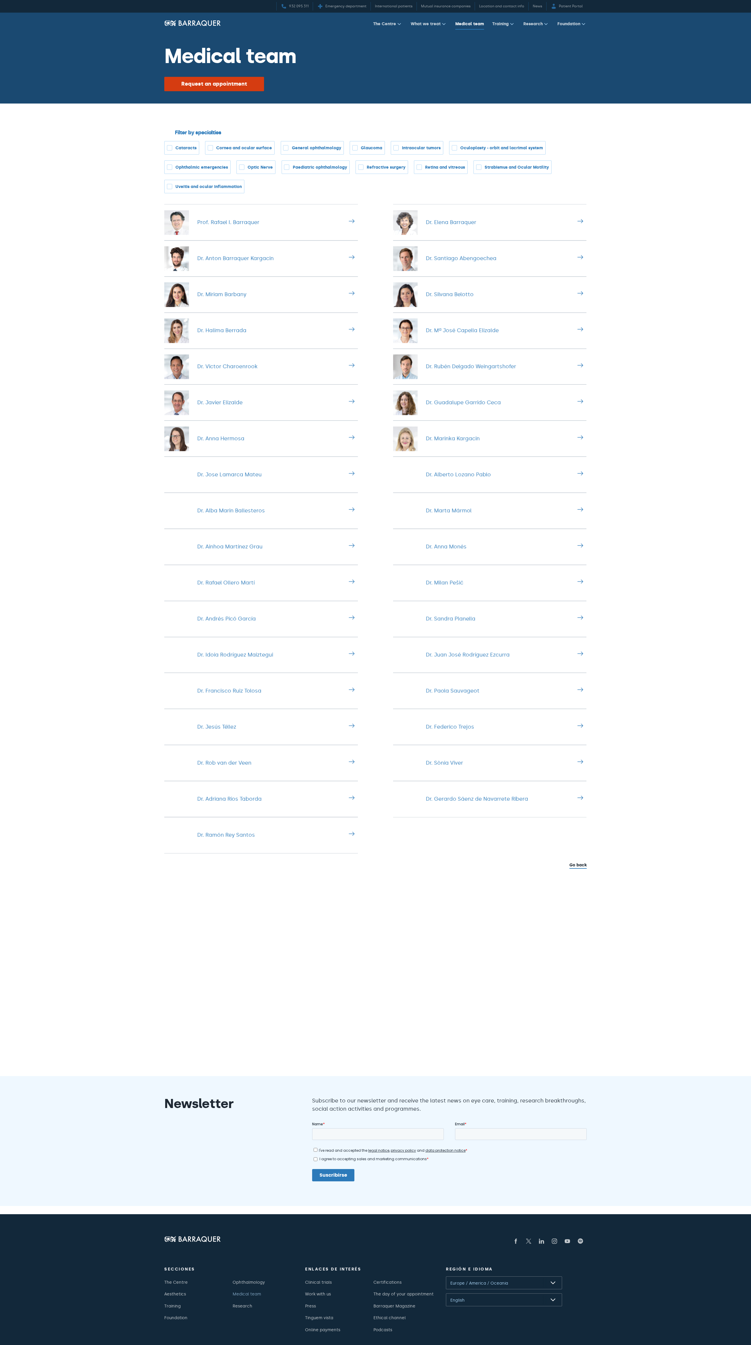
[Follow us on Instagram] (554, 1241)
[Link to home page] (192, 23)
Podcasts (382, 1329)
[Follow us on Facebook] (515, 1241)
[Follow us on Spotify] (580, 1241)
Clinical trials (318, 1282)
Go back (578, 865)
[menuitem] (387, 25)
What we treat (426, 23)
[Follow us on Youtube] (567, 1241)
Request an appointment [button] (214, 84)
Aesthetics (175, 1294)
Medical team (469, 23)
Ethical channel (389, 1317)
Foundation (568, 23)
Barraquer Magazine (394, 1306)
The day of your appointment (403, 1294)
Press (310, 1306)
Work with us (318, 1294)
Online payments (322, 1329)
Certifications (387, 1282)
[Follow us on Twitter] (528, 1241)
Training (500, 23)
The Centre (384, 23)
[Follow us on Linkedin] (541, 1241)
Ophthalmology (249, 1282)
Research (533, 23)
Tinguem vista (319, 1317)
